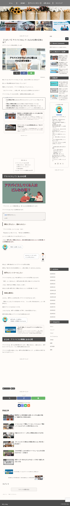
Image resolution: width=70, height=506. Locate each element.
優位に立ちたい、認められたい (24, 164)
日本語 (13, 388)
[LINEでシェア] (31, 73)
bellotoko (59, 114)
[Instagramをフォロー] (22, 405)
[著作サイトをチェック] (19, 405)
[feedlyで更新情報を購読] (25, 405)
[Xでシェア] (16, 73)
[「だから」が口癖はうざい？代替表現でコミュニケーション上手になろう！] (61, 26)
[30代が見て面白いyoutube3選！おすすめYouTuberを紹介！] (26, 26)
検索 (51, 36)
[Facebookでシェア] (24, 73)
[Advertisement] (23, 145)
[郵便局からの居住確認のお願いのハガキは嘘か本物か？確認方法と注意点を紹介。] (9, 26)
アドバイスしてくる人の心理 (22, 162)
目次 (22, 160)
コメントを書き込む (23, 489)
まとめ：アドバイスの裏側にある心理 (24, 170)
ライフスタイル (7, 388)
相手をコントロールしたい (23, 166)
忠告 (6, 214)
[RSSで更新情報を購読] (28, 405)
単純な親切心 (20, 168)
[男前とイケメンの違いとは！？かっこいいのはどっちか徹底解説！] (43, 26)
